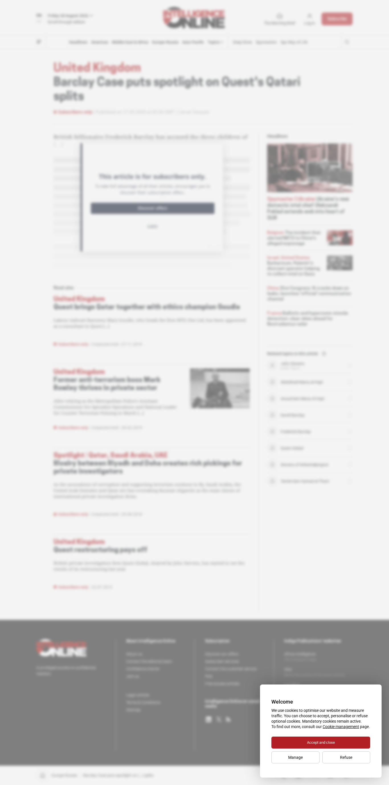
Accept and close (321, 742)
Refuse (346, 757)
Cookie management (341, 726)
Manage (295, 757)
